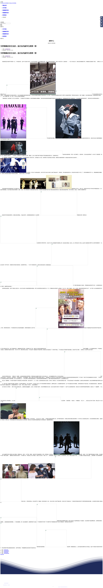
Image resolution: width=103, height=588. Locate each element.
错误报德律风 (6, 553)
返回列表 (2, 554)
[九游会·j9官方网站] (8, 3)
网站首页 (5, 5)
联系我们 (5, 15)
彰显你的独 (6, 549)
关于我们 (5, 7)
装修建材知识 (6, 12)
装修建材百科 (6, 10)
